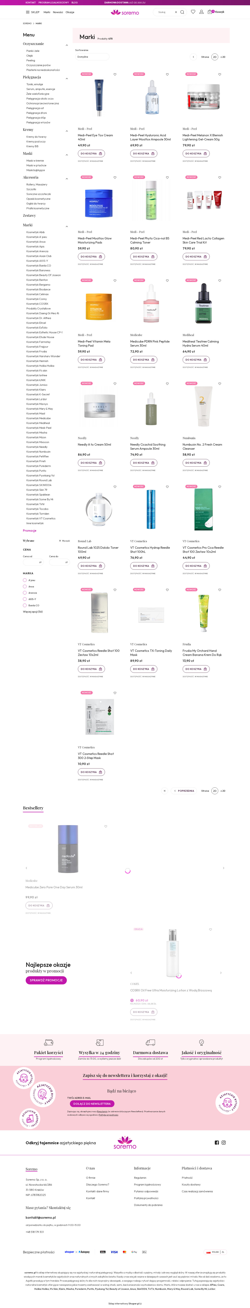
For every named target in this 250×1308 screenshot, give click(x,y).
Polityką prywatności (108, 1115)
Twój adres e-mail (79, 1097)
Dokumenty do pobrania (148, 1205)
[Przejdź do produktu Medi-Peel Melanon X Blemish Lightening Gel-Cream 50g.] (203, 97)
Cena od (27, 556)
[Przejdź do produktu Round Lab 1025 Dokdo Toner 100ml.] (99, 509)
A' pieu (32, 580)
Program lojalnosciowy (54, 2)
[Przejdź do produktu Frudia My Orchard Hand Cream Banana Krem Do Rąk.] (203, 612)
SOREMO (27, 23)
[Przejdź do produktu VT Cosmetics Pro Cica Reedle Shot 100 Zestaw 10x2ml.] (203, 509)
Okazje (70, 12)
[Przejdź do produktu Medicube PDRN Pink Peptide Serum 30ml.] (151, 303)
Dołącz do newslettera (92, 1103)
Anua (31, 586)
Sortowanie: (82, 50)
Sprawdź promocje (46, 980)
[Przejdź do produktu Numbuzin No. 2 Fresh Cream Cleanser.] (203, 406)
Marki (47, 12)
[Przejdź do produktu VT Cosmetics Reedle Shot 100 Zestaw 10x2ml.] (99, 612)
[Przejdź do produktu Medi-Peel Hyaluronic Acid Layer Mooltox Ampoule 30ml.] (151, 97)
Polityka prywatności (146, 1198)
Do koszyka (89, 153)
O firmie (90, 1177)
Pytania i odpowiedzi (146, 1191)
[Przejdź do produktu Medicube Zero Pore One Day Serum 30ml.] (68, 849)
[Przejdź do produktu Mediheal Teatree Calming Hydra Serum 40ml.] (203, 303)
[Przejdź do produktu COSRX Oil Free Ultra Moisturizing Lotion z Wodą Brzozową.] (172, 952)
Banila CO (34, 605)
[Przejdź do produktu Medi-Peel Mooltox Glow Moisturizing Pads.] (99, 200)
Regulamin (102, 1111)
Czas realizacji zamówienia (197, 1191)
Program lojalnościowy (147, 1184)
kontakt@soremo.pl (41, 1217)
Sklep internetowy (124, 1303)
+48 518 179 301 (35, 1232)
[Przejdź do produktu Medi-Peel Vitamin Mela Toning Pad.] (99, 303)
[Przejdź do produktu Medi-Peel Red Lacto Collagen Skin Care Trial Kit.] (203, 200)
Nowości (58, 12)
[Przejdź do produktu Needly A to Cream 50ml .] (99, 406)
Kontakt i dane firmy (97, 1191)
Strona (205, 56)
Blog (75, 2)
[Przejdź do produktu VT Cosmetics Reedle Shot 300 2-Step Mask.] (99, 715)
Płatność (187, 1177)
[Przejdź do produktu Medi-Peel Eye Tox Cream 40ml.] (99, 97)
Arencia (33, 592)
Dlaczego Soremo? (97, 1184)
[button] (32, 12)
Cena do (53, 556)
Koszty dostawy (191, 1184)
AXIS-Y (32, 599)
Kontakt (31, 2)
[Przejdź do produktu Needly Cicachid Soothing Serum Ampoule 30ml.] (151, 406)
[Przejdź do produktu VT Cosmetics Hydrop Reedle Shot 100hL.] (151, 509)
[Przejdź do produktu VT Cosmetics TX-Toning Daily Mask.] (151, 612)
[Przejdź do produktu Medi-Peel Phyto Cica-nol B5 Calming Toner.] (151, 200)
